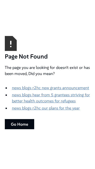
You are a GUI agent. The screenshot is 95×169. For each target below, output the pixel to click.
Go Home (19, 124)
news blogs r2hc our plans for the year (46, 107)
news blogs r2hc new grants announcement (50, 87)
